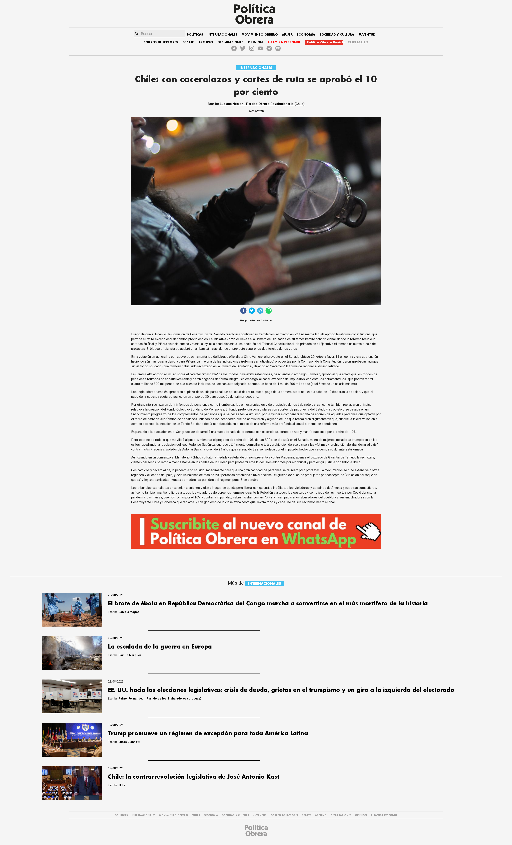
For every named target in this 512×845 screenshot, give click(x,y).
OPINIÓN (255, 42)
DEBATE (188, 42)
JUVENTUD (367, 34)
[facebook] (243, 311)
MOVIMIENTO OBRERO (260, 34)
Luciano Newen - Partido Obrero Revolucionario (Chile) (262, 104)
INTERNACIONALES (222, 34)
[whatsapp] (268, 311)
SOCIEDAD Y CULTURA (337, 34)
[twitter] (252, 311)
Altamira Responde (384, 815)
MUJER (287, 34)
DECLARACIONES (230, 42)
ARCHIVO (205, 42)
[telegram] (260, 311)
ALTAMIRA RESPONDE (284, 42)
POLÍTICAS (195, 34)
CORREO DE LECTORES (160, 42)
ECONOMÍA (306, 34)
